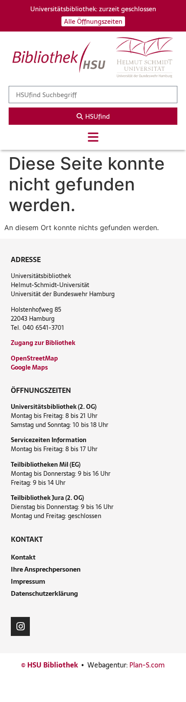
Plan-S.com (147, 664)
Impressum (28, 581)
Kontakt (23, 557)
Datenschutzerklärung (44, 593)
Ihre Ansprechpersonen (45, 569)
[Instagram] (20, 626)
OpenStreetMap (34, 358)
